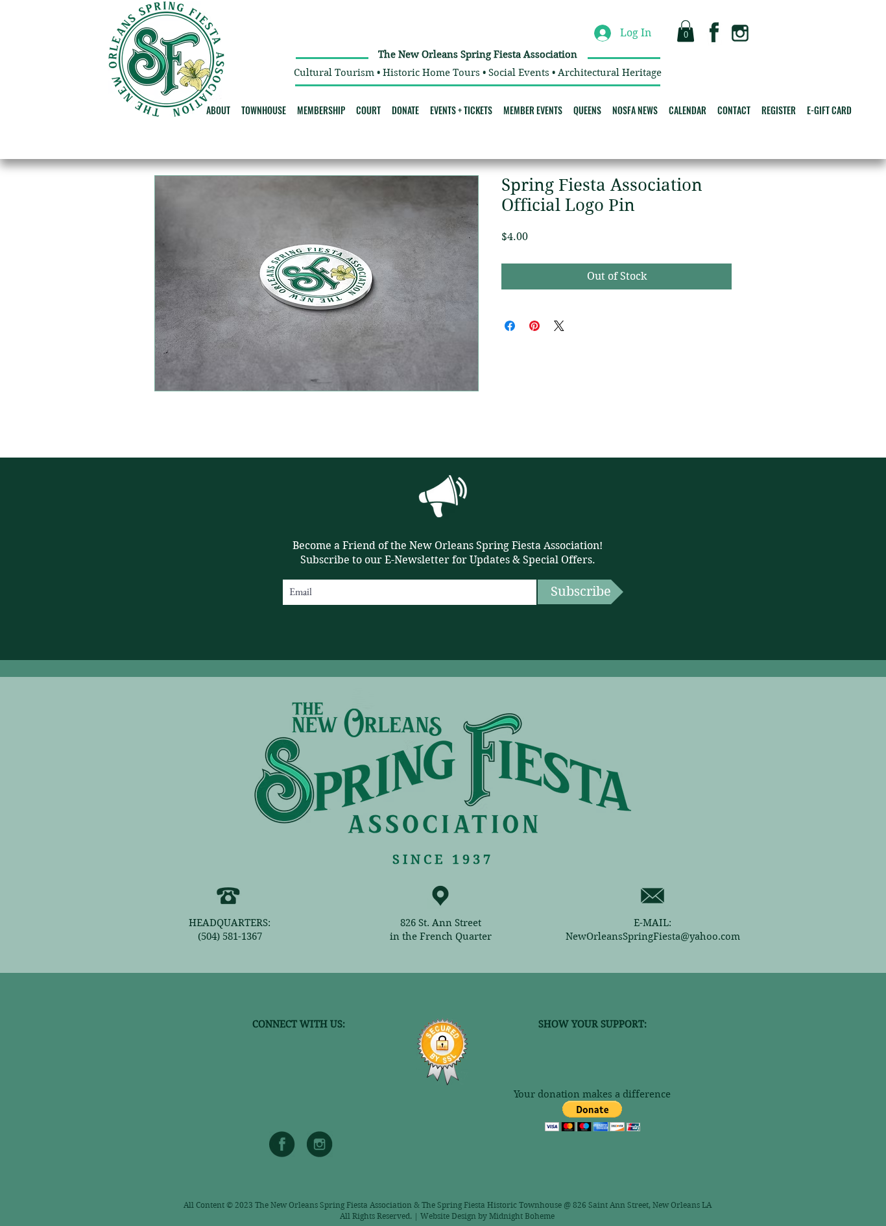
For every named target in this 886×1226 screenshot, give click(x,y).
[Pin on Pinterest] (534, 326)
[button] (685, 31)
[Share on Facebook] (510, 326)
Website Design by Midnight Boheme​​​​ (487, 1216)
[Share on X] (559, 326)
